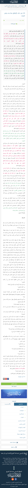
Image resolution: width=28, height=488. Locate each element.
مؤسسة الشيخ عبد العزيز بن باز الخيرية (14, 482)
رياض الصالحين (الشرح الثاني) (11, 6)
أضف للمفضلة (21, 377)
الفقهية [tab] (20, 404)
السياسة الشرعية (22, 431)
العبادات (22, 407)
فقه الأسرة (21, 414)
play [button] (4, 20)
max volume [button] (23, 20)
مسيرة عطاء (14, 386)
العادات (22, 417)
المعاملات (22, 410)
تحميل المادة (13, 24)
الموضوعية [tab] (7, 404)
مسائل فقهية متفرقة (21, 434)
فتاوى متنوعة (22, 437)
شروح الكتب (20, 6)
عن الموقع (13, 447)
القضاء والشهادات (21, 427)
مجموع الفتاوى (14, 384)
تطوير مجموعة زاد (14, 486)
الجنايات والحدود (21, 421)
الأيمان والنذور (22, 424)
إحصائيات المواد (13, 442)
